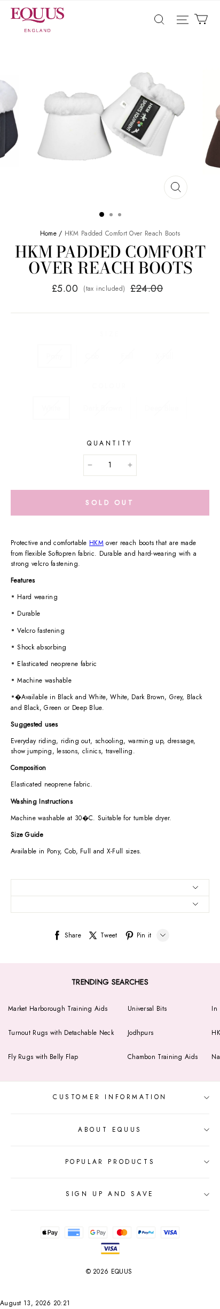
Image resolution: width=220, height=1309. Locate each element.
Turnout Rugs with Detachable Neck (61, 1033)
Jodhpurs (140, 1033)
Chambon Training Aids (163, 1057)
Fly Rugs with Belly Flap (43, 1057)
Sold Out (110, 502)
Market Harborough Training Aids (57, 1008)
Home (48, 233)
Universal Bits (147, 1008)
